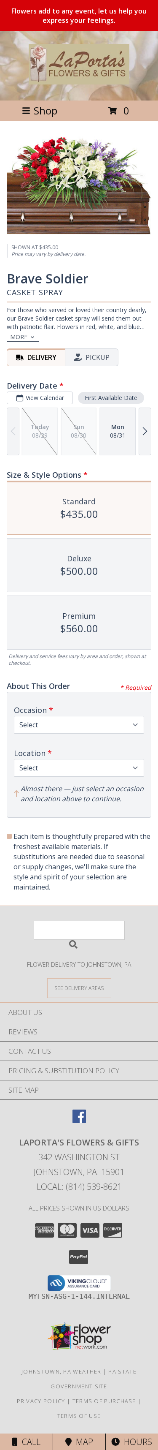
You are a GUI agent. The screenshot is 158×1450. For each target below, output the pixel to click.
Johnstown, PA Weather (61, 1371)
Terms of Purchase (104, 1401)
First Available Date (111, 398)
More (18, 337)
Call (29, 1441)
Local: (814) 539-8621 (79, 1186)
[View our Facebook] (79, 1120)
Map (82, 1441)
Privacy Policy (41, 1401)
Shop (45, 110)
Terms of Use (79, 1416)
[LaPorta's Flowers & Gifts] (79, 80)
